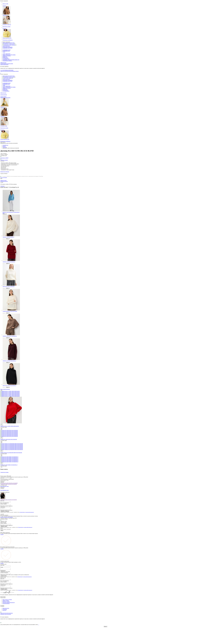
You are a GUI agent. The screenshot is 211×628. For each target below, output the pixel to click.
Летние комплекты (6, 79)
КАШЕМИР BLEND (6, 83)
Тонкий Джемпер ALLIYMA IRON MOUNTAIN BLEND (11, 452)
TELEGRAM (7, 97)
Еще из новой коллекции (5, 389)
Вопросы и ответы (6, 601)
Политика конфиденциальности (9, 602)
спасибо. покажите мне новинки (6, 517)
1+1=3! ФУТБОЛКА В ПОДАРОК (6, 70)
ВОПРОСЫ (5, 56)
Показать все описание (4, 171)
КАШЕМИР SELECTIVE (7, 81)
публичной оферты (22, 512)
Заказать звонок (10, 63)
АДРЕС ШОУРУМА (6, 53)
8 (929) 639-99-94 (3, 63)
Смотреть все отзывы (4, 472)
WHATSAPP (2, 64)
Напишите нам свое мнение (5, 614)
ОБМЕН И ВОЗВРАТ (7, 55)
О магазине (5, 609)
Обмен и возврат (6, 600)
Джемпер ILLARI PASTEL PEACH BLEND (8, 439)
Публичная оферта (6, 603)
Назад (1, 486)
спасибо (1, 534)
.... (38, 624)
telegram (6, 64)
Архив (4, 51)
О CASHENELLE (6, 58)
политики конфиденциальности (29, 512)
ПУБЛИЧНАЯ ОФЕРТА (7, 60)
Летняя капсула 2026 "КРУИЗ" (9, 45)
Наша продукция (6, 608)
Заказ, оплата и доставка (7, 599)
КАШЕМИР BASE (6, 84)
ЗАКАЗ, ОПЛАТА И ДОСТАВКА (9, 54)
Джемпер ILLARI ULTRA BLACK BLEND (8, 484)
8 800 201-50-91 (3, 62)
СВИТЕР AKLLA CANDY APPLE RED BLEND (9, 426)
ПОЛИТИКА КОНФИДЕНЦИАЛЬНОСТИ (11, 59)
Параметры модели (4, 181)
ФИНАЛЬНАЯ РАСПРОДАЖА (9, 42)
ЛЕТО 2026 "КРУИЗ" (8, 78)
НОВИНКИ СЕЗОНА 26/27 (9, 43)
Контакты (4, 610)
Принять (105, 626)
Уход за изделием (3, 177)
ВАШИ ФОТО (5, 57)
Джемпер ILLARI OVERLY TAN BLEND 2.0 (8, 464)
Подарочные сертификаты (8, 80)
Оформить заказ (6, 486)
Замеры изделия (3, 180)
